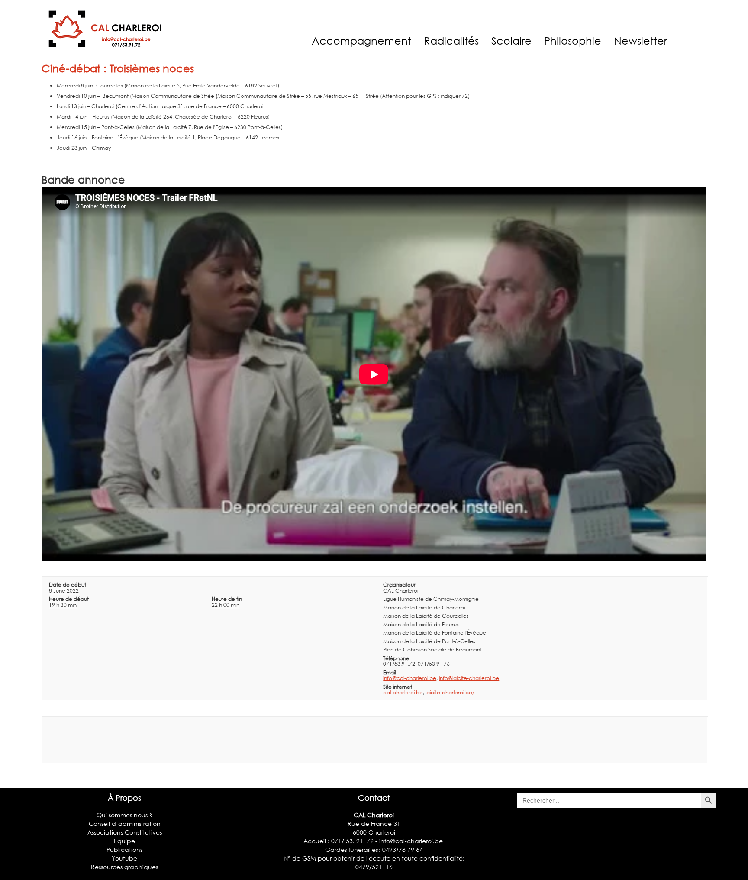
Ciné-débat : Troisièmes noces (118, 68)
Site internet (397, 686)
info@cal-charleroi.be (409, 678)
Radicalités (451, 40)
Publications (124, 849)
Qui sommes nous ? (125, 815)
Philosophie (572, 40)
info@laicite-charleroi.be (469, 678)
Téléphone (396, 658)
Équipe (124, 841)
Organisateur (399, 584)
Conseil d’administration (125, 823)
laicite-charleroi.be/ (450, 692)
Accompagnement (361, 40)
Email (389, 672)
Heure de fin (227, 599)
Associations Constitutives (124, 832)
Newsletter (640, 40)
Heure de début (69, 599)
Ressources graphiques (124, 866)
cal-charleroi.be (403, 692)
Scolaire (511, 40)
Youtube (124, 858)
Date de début (67, 584)
